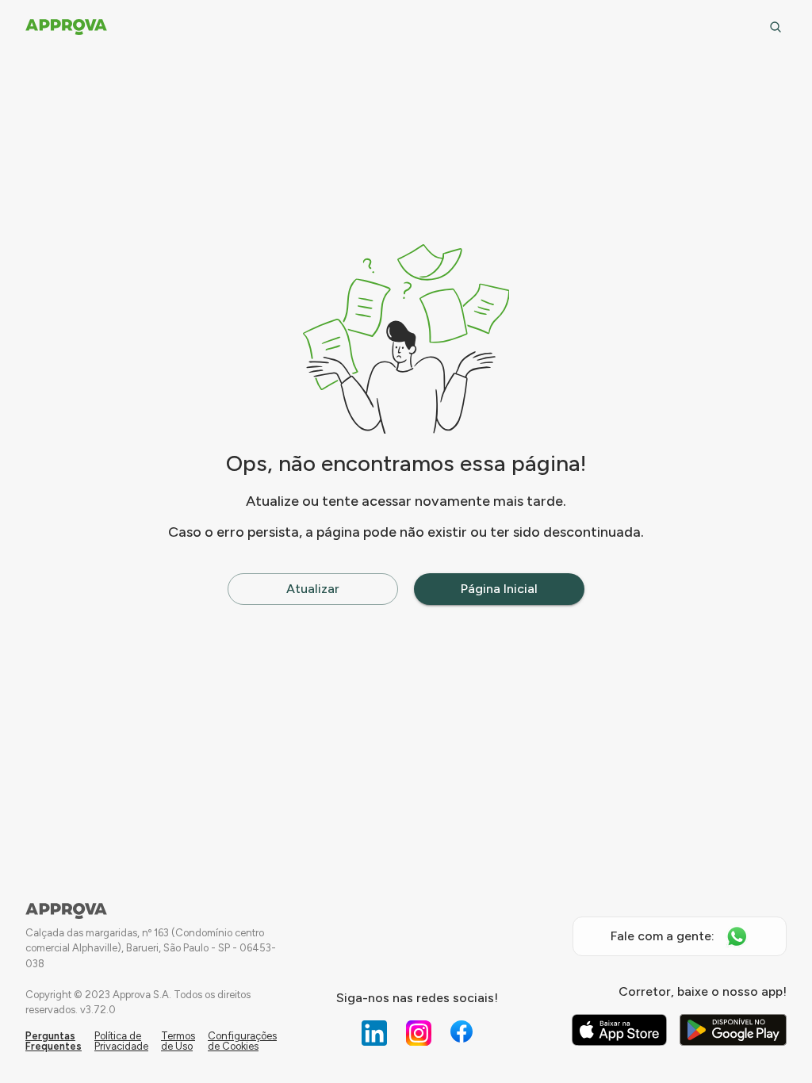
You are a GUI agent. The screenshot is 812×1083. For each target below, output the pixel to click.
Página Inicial (499, 588)
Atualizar (312, 588)
